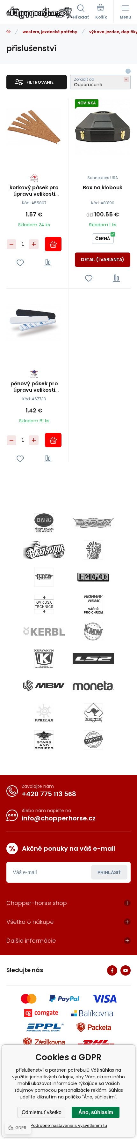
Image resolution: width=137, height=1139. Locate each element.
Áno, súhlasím (95, 1112)
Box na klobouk (102, 188)
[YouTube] (125, 970)
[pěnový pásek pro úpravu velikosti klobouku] (34, 323)
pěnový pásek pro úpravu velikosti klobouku (34, 387)
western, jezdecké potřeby (50, 31)
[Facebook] (112, 970)
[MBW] (44, 685)
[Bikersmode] (44, 550)
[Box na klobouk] (102, 127)
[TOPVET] (93, 740)
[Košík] (101, 12)
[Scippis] (93, 712)
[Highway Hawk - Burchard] (93, 604)
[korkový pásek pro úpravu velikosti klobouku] (34, 127)
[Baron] (93, 522)
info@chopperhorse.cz (59, 818)
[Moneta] (93, 685)
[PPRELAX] (44, 712)
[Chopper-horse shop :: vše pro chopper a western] (8, 32)
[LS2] (93, 658)
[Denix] (93, 550)
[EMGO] (93, 577)
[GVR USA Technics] (44, 604)
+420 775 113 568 (49, 793)
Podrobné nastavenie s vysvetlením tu (68, 1125)
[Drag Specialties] (44, 577)
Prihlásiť (109, 872)
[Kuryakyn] (44, 658)
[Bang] (44, 522)
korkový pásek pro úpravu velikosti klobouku (34, 191)
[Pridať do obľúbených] (20, 262)
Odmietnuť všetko (41, 1112)
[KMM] (93, 631)
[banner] (39, 12)
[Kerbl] (44, 631)
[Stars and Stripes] (44, 740)
